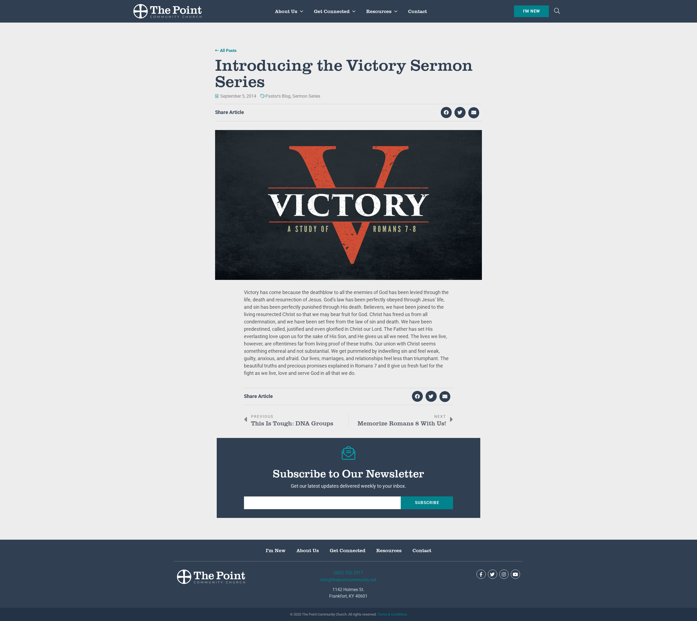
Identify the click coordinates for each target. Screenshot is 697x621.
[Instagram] (504, 574)
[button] (557, 11)
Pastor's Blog (278, 96)
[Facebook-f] (481, 574)
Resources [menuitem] (379, 11)
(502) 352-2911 (348, 572)
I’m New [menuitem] (276, 550)
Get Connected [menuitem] (332, 11)
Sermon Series (306, 96)
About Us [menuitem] (286, 11)
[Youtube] (515, 574)
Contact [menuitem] (417, 11)
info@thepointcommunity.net (348, 579)
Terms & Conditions (392, 614)
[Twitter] (492, 574)
